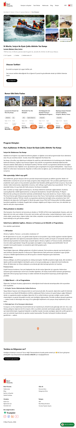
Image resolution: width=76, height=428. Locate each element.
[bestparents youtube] (16, 416)
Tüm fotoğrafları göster (65, 39)
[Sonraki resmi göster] (18, 101)
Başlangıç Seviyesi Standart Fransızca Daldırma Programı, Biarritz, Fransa (63, 112)
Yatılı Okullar (36, 5)
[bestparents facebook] (8, 416)
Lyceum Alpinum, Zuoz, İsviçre (13, 49)
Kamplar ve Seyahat (26, 5)
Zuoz (17, 12)
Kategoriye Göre (43, 391)
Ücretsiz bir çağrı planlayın (11, 359)
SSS (40, 401)
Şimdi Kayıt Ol (17, 128)
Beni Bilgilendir (12, 80)
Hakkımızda (45, 5)
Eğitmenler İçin (8, 403)
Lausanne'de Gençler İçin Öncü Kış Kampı (11, 111)
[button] (38, 328)
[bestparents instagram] (5, 416)
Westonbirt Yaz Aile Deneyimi (27, 111)
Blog (51, 5)
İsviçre (12, 12)
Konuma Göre (42, 389)
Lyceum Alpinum (25, 12)
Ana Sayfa (6, 12)
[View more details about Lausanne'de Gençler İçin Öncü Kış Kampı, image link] (12, 101)
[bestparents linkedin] (12, 416)
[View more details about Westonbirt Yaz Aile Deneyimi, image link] (29, 101)
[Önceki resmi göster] (6, 101)
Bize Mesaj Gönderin (44, 403)
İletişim (57, 5)
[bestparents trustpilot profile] (38, 412)
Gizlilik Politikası (8, 395)
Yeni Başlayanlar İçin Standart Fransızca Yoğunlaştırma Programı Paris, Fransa (45, 112)
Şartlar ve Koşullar (8, 393)
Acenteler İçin (7, 405)
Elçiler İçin (6, 401)
